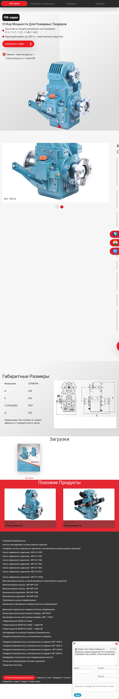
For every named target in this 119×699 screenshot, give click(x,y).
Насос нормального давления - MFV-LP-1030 (22, 556)
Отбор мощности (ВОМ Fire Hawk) (17, 621)
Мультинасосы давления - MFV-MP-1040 (20, 592)
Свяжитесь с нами (11, 681)
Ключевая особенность (43, 3)
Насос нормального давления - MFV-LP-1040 (22, 560)
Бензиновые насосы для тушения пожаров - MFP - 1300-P (28, 617)
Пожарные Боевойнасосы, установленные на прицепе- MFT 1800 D (32, 642)
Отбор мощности (13, 525)
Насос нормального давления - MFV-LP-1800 (22, 568)
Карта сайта (35, 681)
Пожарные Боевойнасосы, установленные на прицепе (27, 636)
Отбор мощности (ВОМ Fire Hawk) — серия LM (23, 629)
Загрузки (100, 3)
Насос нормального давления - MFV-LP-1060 (22, 564)
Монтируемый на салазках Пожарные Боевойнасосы (26, 633)
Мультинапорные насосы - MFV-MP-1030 (20, 589)
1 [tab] (59, 126)
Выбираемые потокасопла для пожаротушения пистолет (28, 657)
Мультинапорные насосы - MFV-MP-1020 (20, 585)
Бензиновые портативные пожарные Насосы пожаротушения (30, 604)
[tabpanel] (59, 96)
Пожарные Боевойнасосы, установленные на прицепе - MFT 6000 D (33, 650)
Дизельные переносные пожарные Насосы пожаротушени (29, 609)
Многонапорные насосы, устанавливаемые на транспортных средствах (35, 581)
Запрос (24, 681)
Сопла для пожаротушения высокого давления (24, 661)
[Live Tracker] (74, 643)
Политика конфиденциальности (19, 678)
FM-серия (14, 3)
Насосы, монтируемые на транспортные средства (25, 545)
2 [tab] (61, 206)
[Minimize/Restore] (113, 643)
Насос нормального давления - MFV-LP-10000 (23, 577)
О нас (48, 678)
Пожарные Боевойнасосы (14, 541)
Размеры (71, 3)
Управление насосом (12, 665)
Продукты (57, 678)
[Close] (116, 643)
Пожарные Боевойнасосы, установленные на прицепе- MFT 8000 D (32, 653)
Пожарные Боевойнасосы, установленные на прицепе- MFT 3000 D (32, 646)
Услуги (67, 678)
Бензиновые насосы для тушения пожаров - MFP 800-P (27, 613)
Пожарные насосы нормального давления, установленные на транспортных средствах (42, 548)
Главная (40, 678)
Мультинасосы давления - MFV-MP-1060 (20, 596)
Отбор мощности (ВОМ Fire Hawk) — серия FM (23, 625)
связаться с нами (14, 43)
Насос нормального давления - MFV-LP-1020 (22, 552)
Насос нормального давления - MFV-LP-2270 (22, 572)
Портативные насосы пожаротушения (19, 600)
